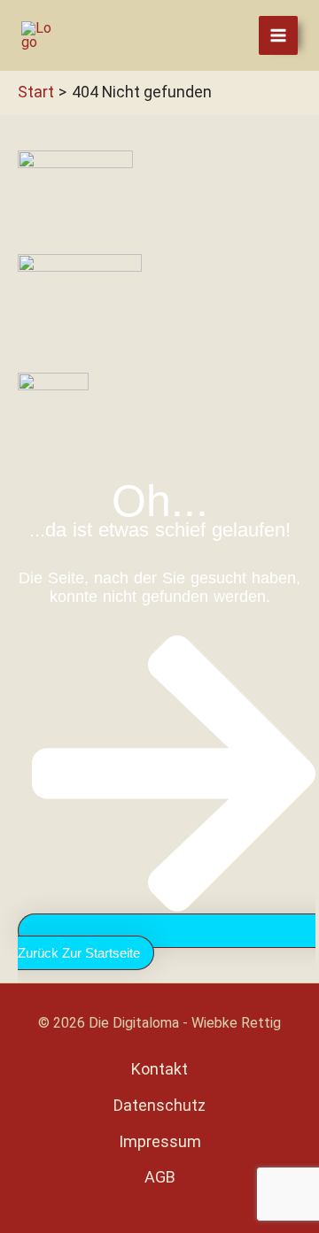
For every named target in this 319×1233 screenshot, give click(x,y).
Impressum (160, 1141)
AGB (159, 1176)
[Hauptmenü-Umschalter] (278, 35)
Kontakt (159, 1069)
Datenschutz (159, 1105)
